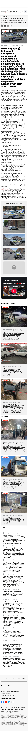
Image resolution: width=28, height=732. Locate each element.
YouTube (18, 283)
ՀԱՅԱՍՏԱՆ (16, 679)
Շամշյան (5, 31)
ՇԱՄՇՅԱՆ (7, 679)
